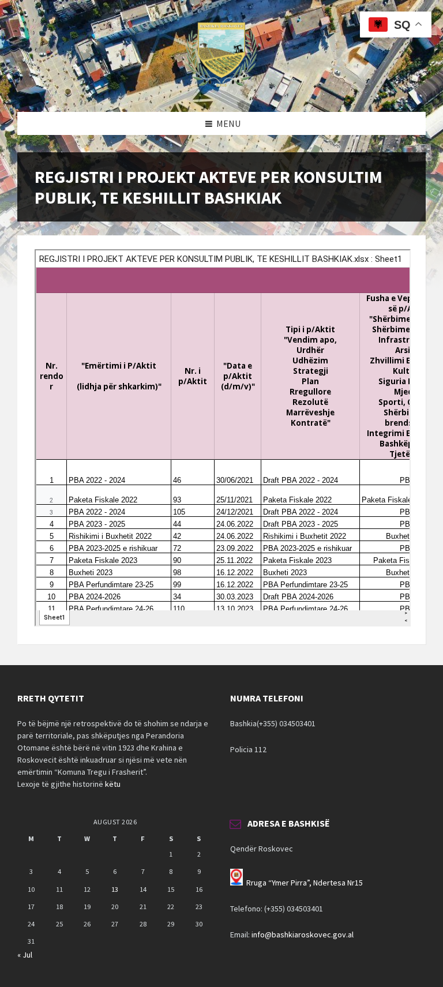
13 (114, 889)
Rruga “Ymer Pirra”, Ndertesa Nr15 (304, 882)
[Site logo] (221, 89)
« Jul (24, 955)
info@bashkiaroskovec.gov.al (302, 934)
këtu (113, 784)
